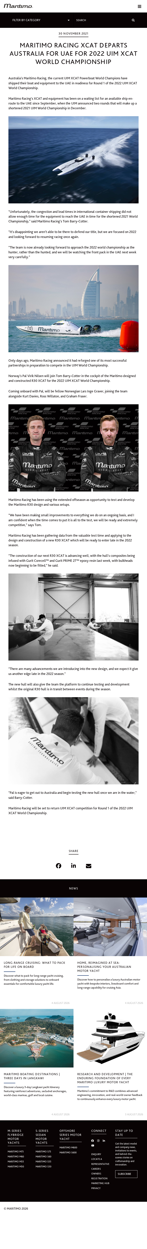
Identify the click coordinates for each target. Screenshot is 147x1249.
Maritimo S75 (43, 1151)
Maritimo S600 (68, 1152)
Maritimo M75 (16, 1151)
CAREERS (96, 1168)
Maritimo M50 (16, 1166)
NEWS (73, 888)
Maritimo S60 (43, 1156)
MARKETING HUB (100, 1183)
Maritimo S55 (43, 1161)
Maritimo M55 (16, 1161)
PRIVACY (95, 1188)
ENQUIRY (96, 1154)
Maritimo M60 (16, 1156)
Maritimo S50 (43, 1166)
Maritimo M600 (68, 1147)
